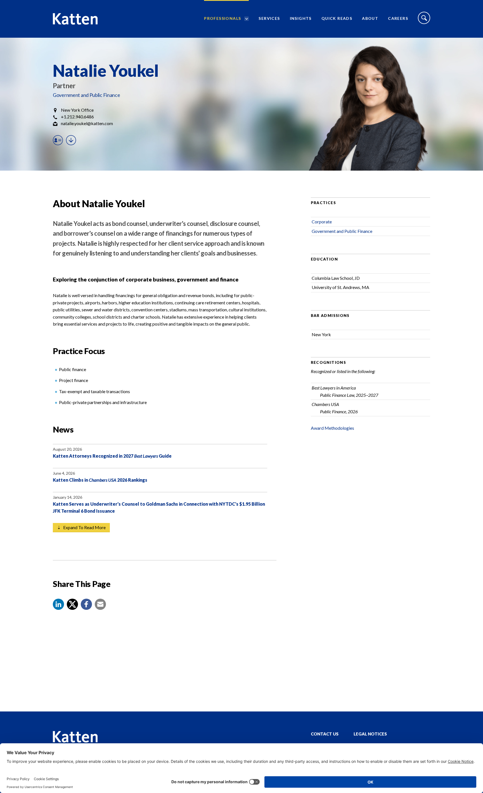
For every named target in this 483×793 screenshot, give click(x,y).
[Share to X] (72, 604)
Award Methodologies (332, 428)
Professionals (222, 18)
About (370, 18)
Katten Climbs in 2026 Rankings (100, 480)
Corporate (322, 221)
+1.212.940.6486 (77, 116)
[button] (58, 604)
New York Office (77, 110)
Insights (301, 18)
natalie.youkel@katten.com (87, 123)
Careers (398, 18)
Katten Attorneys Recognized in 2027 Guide (112, 455)
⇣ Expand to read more (81, 527)
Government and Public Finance (86, 95)
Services (269, 18)
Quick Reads (336, 18)
